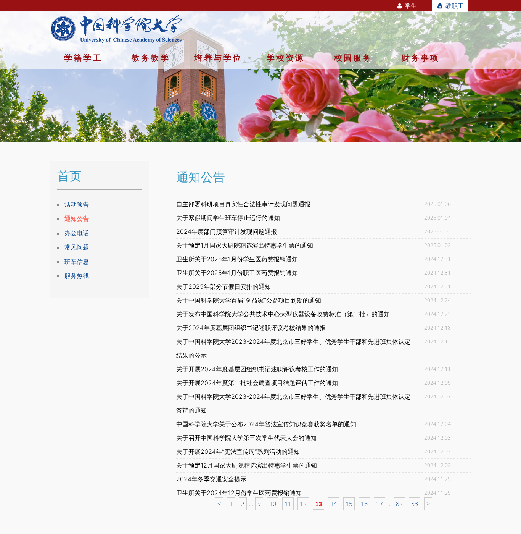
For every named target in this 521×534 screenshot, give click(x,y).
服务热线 (76, 276)
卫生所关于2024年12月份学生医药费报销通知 (239, 493)
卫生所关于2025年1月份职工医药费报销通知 (237, 273)
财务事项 (421, 57)
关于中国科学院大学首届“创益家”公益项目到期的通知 (248, 300)
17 (379, 504)
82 (399, 504)
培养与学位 (218, 57)
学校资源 (286, 57)
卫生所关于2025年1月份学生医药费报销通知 (237, 259)
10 (272, 504)
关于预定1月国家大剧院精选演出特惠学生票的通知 (244, 245)
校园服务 (353, 57)
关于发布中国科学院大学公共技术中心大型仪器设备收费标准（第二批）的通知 (283, 314)
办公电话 (76, 233)
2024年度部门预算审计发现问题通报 (226, 231)
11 (288, 504)
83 (414, 504)
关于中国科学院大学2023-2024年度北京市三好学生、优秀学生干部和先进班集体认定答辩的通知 (293, 403)
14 (333, 504)
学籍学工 (83, 57)
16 (364, 504)
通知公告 (76, 218)
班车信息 (76, 261)
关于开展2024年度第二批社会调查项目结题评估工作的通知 (257, 383)
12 (303, 504)
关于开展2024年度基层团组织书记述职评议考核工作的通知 (257, 369)
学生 (410, 6)
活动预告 (76, 204)
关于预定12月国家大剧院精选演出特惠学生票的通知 (246, 465)
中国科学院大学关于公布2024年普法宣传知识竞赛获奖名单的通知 (266, 424)
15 (349, 504)
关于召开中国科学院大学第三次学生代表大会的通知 (246, 438)
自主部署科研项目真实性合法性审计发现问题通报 (243, 204)
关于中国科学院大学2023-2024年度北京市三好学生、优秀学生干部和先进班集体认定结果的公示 (293, 348)
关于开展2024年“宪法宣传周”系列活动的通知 (238, 451)
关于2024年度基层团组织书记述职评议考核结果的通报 (251, 328)
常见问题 (76, 247)
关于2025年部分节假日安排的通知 (223, 286)
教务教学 (151, 57)
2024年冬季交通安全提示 (211, 479)
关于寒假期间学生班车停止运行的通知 (228, 218)
